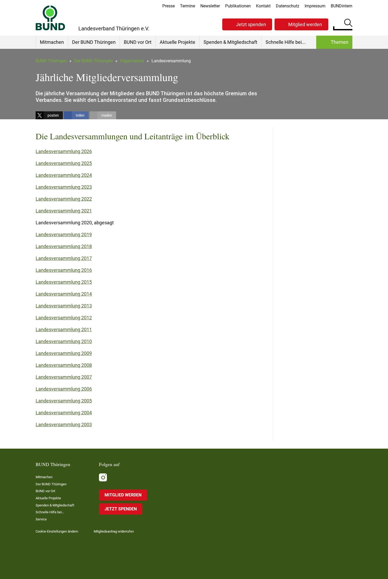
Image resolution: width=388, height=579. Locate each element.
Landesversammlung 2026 (64, 151)
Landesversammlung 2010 (64, 341)
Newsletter (210, 5)
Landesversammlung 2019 (64, 234)
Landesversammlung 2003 (64, 424)
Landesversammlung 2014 (64, 294)
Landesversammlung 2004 (64, 412)
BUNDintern (341, 5)
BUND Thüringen (51, 60)
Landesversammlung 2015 (64, 282)
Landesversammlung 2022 (64, 199)
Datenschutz (287, 5)
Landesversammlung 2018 (64, 246)
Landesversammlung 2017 (64, 258)
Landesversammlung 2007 (64, 377)
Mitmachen (52, 42)
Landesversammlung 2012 (64, 317)
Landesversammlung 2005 (64, 401)
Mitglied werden (305, 24)
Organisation (132, 60)
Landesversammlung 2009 (64, 353)
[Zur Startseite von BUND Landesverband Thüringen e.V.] (50, 17)
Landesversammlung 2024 (64, 175)
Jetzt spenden (251, 24)
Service (41, 519)
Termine (187, 5)
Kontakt (263, 5)
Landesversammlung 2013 (64, 306)
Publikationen (238, 5)
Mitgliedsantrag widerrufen (114, 531)
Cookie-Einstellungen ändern (57, 531)
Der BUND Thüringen (94, 42)
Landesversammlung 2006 (64, 389)
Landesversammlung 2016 (64, 270)
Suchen (348, 24)
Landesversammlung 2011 (64, 329)
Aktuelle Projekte (177, 42)
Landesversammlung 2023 (64, 187)
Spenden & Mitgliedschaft (230, 42)
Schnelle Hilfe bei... (286, 42)
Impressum (315, 5)
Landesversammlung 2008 (64, 365)
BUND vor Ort (138, 42)
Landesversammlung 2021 (64, 210)
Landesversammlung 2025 (64, 163)
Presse (168, 5)
